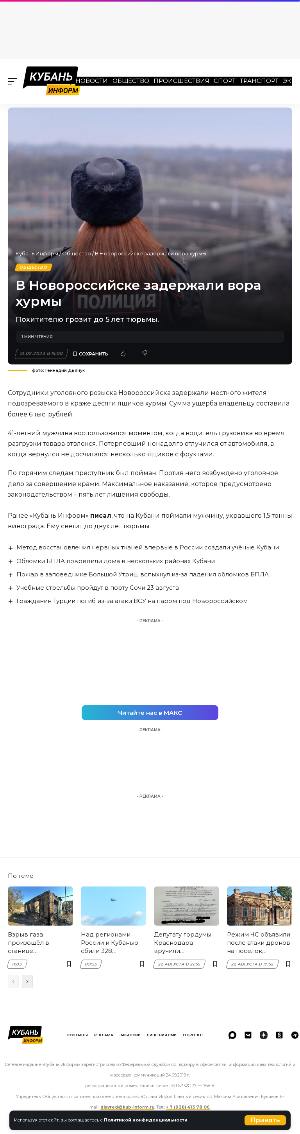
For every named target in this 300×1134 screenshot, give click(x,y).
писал (100, 515)
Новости (91, 80)
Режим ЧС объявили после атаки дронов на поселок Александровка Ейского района (258, 943)
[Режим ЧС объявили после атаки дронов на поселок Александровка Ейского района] (259, 906)
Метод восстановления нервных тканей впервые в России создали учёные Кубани (147, 547)
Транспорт (259, 80)
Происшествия (181, 80)
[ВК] (248, 1035)
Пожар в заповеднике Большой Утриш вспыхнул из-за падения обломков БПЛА (142, 574)
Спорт (225, 80)
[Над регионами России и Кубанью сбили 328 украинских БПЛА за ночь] (113, 906)
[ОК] (279, 1035)
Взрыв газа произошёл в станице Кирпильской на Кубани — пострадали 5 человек (33, 943)
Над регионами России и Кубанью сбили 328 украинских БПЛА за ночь (113, 943)
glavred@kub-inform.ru (127, 1107)
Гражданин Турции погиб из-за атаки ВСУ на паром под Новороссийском (132, 601)
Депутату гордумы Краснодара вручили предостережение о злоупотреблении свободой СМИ (186, 943)
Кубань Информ (37, 253)
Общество (130, 80)
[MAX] (232, 1035)
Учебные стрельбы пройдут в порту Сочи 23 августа (97, 587)
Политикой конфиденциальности (146, 1120)
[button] (265, 1120)
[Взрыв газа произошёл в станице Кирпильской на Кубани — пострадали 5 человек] (40, 906)
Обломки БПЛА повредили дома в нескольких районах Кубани (115, 561)
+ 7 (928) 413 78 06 (188, 1107)
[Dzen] (263, 1035)
